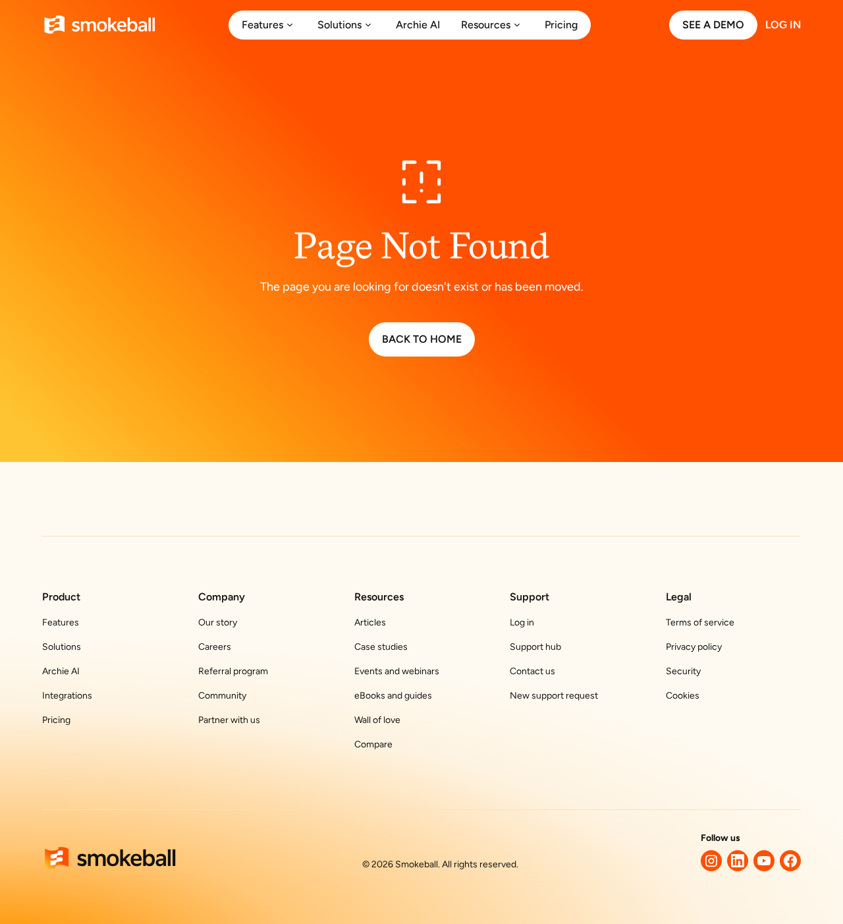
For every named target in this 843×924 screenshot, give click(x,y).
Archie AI (61, 671)
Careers (214, 646)
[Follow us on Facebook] (790, 860)
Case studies (381, 646)
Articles (370, 622)
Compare (373, 744)
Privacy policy (694, 646)
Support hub (535, 646)
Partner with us (229, 720)
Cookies (682, 695)
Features (60, 622)
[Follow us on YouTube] (764, 860)
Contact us (532, 671)
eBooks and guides (393, 695)
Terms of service (700, 622)
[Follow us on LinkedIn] (737, 860)
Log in (522, 622)
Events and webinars (396, 671)
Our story (217, 622)
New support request (554, 695)
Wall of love (377, 720)
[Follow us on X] (711, 860)
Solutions (61, 646)
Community (222, 695)
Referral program (233, 671)
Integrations (67, 695)
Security (683, 671)
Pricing (56, 720)
